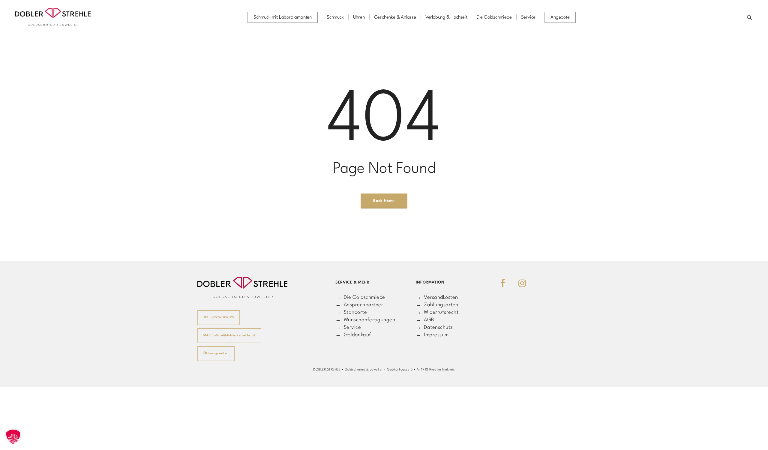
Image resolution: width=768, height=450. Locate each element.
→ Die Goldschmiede (360, 297)
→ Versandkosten (437, 297)
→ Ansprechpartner (359, 305)
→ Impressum (432, 335)
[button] (13, 437)
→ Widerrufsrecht (437, 312)
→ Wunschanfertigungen (365, 319)
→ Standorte (351, 312)
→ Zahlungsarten (437, 305)
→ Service (348, 327)
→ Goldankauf (353, 335)
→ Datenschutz (434, 327)
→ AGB (425, 319)
